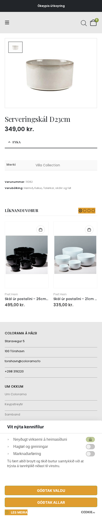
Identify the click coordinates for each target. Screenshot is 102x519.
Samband (12, 414)
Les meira (19, 512)
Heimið (28, 188)
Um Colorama (16, 394)
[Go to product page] (26, 255)
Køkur (38, 188)
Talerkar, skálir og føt (57, 188)
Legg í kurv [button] (40, 229)
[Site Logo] (22, 22)
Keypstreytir (14, 404)
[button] (8, 23)
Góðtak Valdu (51, 490)
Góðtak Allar (51, 502)
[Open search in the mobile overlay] (83, 22)
